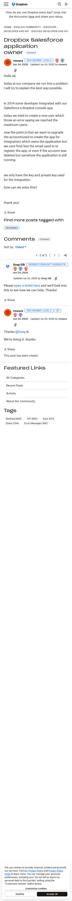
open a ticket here (27, 285)
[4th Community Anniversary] (57, 60)
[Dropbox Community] (20, 4)
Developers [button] (12, 227)
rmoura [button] (18, 60)
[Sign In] (66, 4)
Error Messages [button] (36, 423)
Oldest (20, 247)
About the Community (20, 401)
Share (9, 213)
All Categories (15, 377)
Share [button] (12, 423)
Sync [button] (48, 418)
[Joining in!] (62, 60)
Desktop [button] (14, 418)
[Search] (59, 4)
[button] (8, 62)
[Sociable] (20, 269)
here (31, 16)
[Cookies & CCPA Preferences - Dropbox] (36, 881)
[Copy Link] (15, 70)
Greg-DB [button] (19, 264)
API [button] (32, 418)
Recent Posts (14, 385)
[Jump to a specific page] (65, 255)
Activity (11, 393)
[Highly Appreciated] (26, 269)
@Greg (20, 332)
